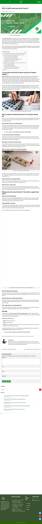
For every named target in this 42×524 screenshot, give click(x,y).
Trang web (4, 376)
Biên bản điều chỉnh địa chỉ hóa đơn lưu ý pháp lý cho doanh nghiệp (17, 405)
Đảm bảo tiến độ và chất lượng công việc (12, 67)
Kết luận (4, 69)
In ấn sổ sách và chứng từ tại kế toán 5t (32, 349)
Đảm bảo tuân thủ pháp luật (10, 63)
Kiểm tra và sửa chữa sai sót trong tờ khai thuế (13, 59)
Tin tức (17, 336)
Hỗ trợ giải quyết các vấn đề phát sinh (11, 68)
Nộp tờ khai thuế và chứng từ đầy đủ (11, 60)
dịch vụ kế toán (26, 336)
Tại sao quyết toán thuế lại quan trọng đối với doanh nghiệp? (14, 53)
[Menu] (9, 2)
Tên (2, 366)
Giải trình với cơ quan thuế (9, 61)
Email (3, 371)
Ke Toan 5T (12, 11)
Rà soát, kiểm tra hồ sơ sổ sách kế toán (11, 55)
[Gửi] (40, 390)
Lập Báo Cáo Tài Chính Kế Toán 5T (9, 349)
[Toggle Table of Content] (25, 52)
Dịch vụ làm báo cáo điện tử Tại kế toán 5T (19, 332)
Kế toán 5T (3, 501)
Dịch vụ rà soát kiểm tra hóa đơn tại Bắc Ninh (20, 132)
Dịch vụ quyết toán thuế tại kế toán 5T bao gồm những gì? (14, 54)
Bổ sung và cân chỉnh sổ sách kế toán (11, 58)
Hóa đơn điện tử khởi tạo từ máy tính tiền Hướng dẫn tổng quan (16, 395)
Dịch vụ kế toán (13, 336)
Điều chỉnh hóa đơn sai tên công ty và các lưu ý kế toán (15, 402)
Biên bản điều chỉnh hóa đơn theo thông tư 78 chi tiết (14, 409)
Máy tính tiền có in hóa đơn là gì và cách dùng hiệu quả (14, 399)
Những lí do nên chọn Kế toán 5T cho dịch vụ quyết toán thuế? (14, 62)
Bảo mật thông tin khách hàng (10, 66)
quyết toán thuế (31, 336)
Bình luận (4, 357)
